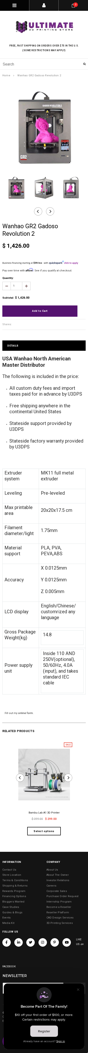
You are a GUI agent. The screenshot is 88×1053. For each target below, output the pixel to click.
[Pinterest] (54, 942)
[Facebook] (6, 942)
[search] (44, 64)
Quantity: (8, 278)
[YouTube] (66, 942)
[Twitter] (30, 942)
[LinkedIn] (18, 942)
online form (25, 713)
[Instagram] (42, 942)
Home (6, 75)
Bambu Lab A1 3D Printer (44, 812)
